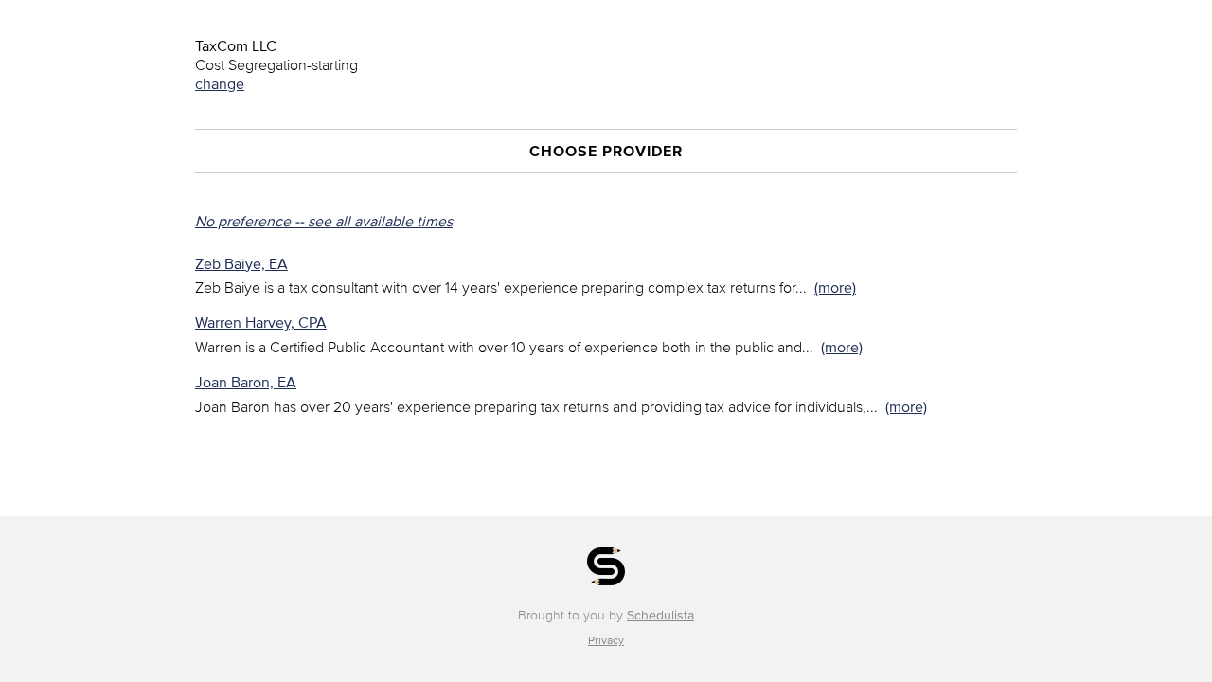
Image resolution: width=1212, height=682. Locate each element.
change (219, 83)
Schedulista (660, 615)
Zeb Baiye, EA (241, 263)
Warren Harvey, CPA (261, 322)
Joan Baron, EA (245, 381)
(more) (835, 287)
